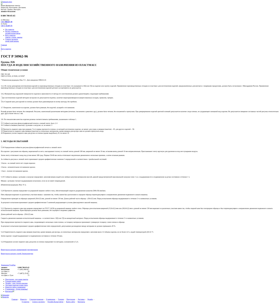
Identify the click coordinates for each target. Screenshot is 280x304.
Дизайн (16, 283)
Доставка (16, 285)
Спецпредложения (36, 299)
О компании (16, 289)
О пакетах (25, 302)
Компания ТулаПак (8, 265)
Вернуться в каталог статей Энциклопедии (17, 254)
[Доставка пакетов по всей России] (5, 297)
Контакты (9, 291)
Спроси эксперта (12, 40)
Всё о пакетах (13, 36)
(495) (6, 22)
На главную (9, 29)
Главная (4, 45)
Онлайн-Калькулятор (55, 302)
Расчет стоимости (12, 32)
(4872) (6, 26)
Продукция (16, 279)
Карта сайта (70, 302)
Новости (15, 287)
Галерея (13, 281)
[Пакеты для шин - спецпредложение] (5, 295)
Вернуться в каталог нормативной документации (19, 250)
